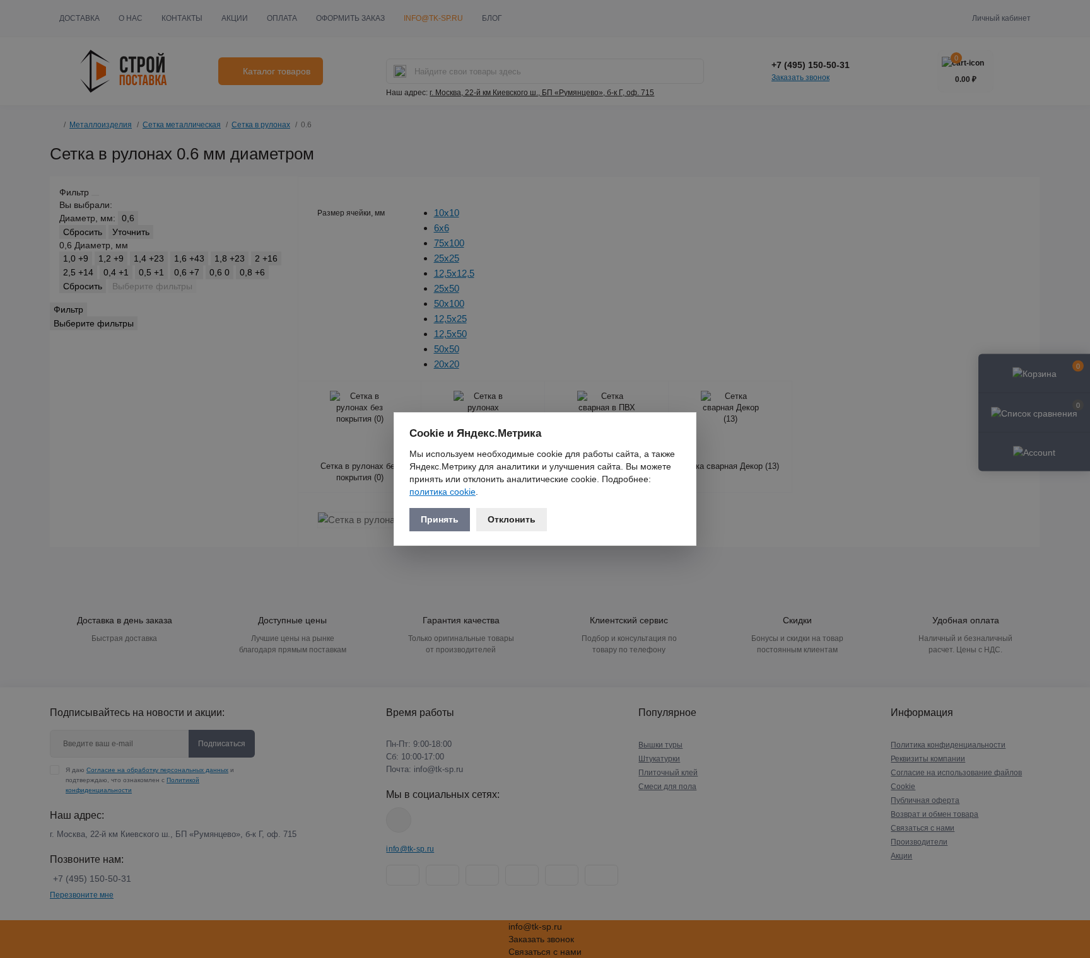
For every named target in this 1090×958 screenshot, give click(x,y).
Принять (440, 519)
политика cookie (442, 492)
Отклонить (512, 519)
